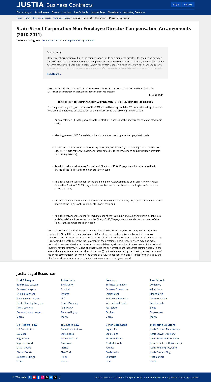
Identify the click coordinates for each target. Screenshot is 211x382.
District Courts (24, 352)
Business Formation (116, 284)
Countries (111, 356)
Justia (19, 18)
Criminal (65, 289)
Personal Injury (69, 312)
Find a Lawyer (24, 12)
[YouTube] (34, 377)
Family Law (67, 307)
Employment (112, 293)
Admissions (156, 289)
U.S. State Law (70, 324)
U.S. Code (21, 333)
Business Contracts (42, 18)
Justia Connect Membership (165, 329)
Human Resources (52, 40)
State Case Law (69, 338)
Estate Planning (69, 303)
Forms (27, 18)
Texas (64, 356)
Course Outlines (158, 298)
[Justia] (30, 4)
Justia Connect (102, 377)
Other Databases (116, 324)
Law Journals (157, 303)
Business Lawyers (26, 289)
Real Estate (111, 307)
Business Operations (117, 289)
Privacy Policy (169, 377)
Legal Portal (117, 377)
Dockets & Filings (26, 356)
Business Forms (114, 338)
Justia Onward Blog (160, 352)
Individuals (68, 280)
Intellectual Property (117, 298)
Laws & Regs (98, 12)
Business (111, 280)
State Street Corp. (61, 18)
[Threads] (47, 377)
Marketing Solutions (134, 12)
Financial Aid (156, 293)
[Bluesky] (51, 377)
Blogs (153, 307)
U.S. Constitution (25, 329)
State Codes (67, 333)
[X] (55, 377)
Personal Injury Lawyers (29, 312)
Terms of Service (152, 377)
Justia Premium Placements (164, 338)
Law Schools (81, 12)
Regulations (23, 338)
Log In (176, 5)
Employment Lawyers (28, 298)
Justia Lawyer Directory (162, 333)
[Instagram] (42, 377)
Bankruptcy (67, 284)
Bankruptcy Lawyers (27, 284)
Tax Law (110, 312)
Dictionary (155, 284)
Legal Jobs (111, 329)
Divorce (65, 293)
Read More (53, 74)
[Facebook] (38, 377)
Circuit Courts (24, 347)
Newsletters (114, 12)
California (66, 343)
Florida (64, 347)
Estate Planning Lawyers (30, 303)
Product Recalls (114, 343)
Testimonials (157, 356)
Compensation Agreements (80, 40)
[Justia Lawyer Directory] (59, 377)
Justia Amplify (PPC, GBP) (163, 347)
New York (66, 352)
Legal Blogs (112, 333)
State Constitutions (71, 329)
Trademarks (112, 352)
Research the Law (61, 12)
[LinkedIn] (30, 377)
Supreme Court (25, 343)
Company (130, 377)
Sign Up (188, 5)
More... (20, 316)
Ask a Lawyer (42, 12)
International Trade (116, 303)
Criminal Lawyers (26, 293)
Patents (110, 347)
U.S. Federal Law (27, 324)
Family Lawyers (25, 307)
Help (139, 377)
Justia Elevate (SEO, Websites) (166, 343)
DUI (63, 298)
